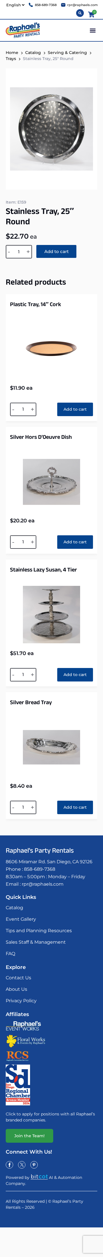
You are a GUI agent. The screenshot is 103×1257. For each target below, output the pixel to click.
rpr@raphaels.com (43, 884)
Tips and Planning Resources (39, 930)
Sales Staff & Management (36, 942)
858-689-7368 (39, 869)
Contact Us (18, 977)
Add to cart (56, 251)
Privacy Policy (21, 1000)
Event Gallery (21, 919)
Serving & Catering (67, 52)
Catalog (33, 52)
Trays (11, 58)
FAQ (10, 953)
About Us (16, 989)
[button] (92, 30)
